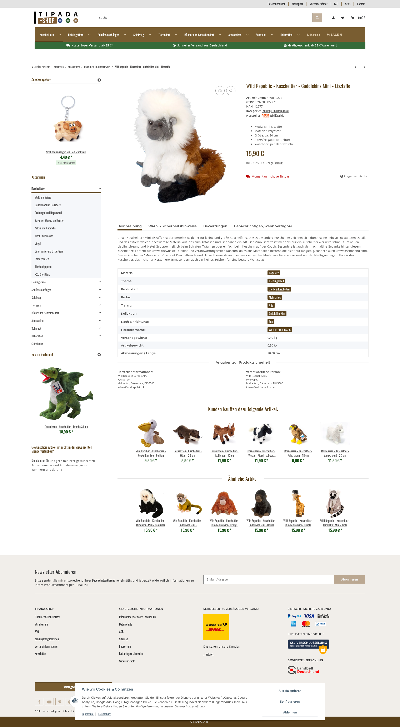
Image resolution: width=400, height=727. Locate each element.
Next (90, 128)
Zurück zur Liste (42, 67)
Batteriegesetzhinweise (131, 653)
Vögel (38, 243)
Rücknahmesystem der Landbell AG (137, 617)
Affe (271, 305)
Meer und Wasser (44, 236)
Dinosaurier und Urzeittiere (49, 251)
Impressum (88, 714)
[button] (333, 17)
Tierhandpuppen (43, 266)
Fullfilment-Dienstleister (47, 617)
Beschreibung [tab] (130, 226)
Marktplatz (297, 4)
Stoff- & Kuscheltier (279, 289)
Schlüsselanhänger (41, 290)
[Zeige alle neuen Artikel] (99, 355)
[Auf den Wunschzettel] (230, 90)
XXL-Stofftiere (42, 274)
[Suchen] (317, 17)
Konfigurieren (290, 701)
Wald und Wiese (43, 197)
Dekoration (37, 336)
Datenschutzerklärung (103, 580)
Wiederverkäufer (319, 4)
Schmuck (36, 328)
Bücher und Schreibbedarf (45, 313)
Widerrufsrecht (127, 661)
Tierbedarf (36, 305)
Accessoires (37, 320)
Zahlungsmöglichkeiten (47, 639)
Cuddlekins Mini (277, 313)
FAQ (336, 4)
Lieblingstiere (38, 282)
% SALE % (334, 34)
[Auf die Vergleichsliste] (220, 90)
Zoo (271, 321)
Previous (41, 128)
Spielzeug (36, 297)
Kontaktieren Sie (40, 460)
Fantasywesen (42, 259)
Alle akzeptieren (290, 690)
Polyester (274, 273)
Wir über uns (41, 624)
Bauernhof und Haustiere (48, 205)
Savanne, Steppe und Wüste (49, 220)
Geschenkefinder (276, 4)
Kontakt (361, 4)
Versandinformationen (46, 646)
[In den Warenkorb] (121, 80)
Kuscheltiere (38, 188)
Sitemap (123, 639)
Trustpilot (208, 654)
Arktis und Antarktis (45, 228)
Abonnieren (349, 579)
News (347, 4)
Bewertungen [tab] (215, 226)
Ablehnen (290, 712)
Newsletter (40, 653)
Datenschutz (104, 714)
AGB (121, 631)
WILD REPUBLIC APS (280, 330)
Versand (279, 162)
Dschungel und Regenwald (275, 111)
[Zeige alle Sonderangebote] (99, 80)
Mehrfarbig (275, 297)
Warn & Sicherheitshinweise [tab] (172, 226)
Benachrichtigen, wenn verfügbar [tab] (263, 226)
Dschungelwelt (276, 281)
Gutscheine (37, 344)
